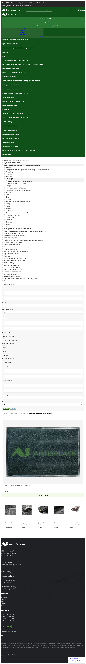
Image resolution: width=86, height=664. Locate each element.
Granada (9, 222)
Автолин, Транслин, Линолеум (15, 258)
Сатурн (8, 186)
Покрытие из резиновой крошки (15, 235)
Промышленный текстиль (13, 269)
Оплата (3, 599)
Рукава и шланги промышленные (16, 251)
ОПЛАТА (14, 3)
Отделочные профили (12, 267)
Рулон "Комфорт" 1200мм (17, 183)
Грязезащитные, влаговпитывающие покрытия (22, 165)
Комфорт (9, 179)
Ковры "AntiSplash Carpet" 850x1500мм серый (27, 525)
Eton (7, 197)
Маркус (8, 192)
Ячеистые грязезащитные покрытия (16, 160)
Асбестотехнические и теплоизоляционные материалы (23, 240)
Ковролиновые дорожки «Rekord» (18, 201)
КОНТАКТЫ (30, 3)
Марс (8, 206)
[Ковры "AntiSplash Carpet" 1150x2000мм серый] (10, 515)
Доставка (4, 597)
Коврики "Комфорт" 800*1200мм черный (17, 486)
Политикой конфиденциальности (63, 647)
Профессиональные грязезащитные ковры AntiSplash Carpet (27, 170)
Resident (9, 174)
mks (5, 226)
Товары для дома (10, 249)
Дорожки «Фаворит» (13, 215)
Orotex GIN (10, 217)
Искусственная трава (11, 265)
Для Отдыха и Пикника (12, 276)
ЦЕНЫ (21, 3)
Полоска (9, 220)
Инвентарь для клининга (13, 272)
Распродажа (8, 281)
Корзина (72, 660)
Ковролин (7, 256)
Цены (3, 601)
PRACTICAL (10, 211)
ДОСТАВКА (5, 3)
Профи (8, 204)
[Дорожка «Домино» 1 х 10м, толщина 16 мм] (43, 515)
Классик (9, 208)
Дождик (8, 199)
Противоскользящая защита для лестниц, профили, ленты (25, 231)
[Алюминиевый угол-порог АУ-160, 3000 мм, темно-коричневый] (75, 515)
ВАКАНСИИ (40, 3)
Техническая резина (11, 238)
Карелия (9, 167)
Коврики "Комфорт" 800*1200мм (20, 181)
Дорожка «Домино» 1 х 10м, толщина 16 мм (43, 525)
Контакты (4, 603)
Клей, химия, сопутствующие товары (17, 247)
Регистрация (77, 658)
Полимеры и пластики (12, 244)
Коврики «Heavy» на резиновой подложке (20, 190)
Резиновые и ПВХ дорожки (13, 233)
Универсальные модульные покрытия (17, 229)
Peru (7, 195)
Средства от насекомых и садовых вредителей (20, 278)
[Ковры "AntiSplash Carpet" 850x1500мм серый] (27, 515)
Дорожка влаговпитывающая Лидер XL (20, 213)
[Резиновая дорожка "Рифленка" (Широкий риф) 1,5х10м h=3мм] (59, 515)
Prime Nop (9, 172)
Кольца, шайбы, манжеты (13, 242)
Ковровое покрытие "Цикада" (16, 188)
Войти (71, 10)
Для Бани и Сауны (10, 274)
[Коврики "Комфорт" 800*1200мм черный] (43, 452)
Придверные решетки (11, 253)
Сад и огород (9, 263)
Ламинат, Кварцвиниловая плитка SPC (18, 260)
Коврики (7, 224)
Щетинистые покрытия (12, 163)
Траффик (9, 176)
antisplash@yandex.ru (23, 6)
